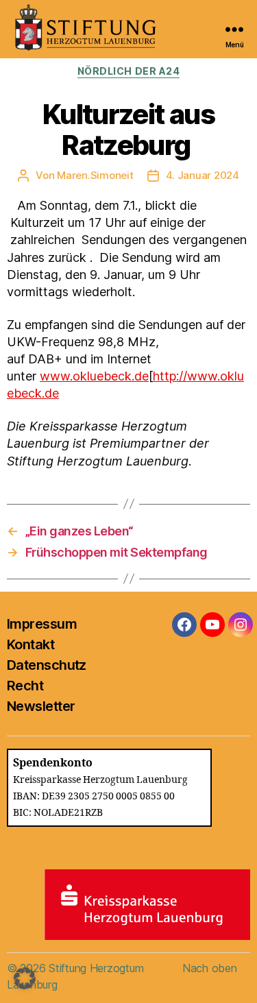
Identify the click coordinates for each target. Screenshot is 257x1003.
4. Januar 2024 (202, 175)
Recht (25, 685)
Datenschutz (46, 665)
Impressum (42, 624)
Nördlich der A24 (128, 71)
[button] (24, 978)
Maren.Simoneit (95, 175)
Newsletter (41, 706)
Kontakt (30, 644)
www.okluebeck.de (94, 376)
